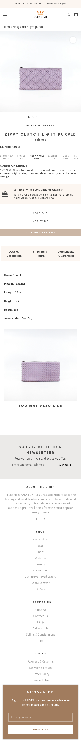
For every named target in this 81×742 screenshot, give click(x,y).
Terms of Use (40, 680)
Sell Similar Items (40, 232)
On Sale (41, 589)
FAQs (40, 622)
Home (7, 27)
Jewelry (40, 564)
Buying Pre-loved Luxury (40, 577)
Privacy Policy (40, 674)
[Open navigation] (5, 14)
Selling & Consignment (40, 634)
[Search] (69, 14)
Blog (40, 641)
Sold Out (40, 213)
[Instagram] (45, 519)
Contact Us (40, 616)
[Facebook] (36, 519)
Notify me (41, 221)
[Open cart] (76, 14)
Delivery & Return (40, 668)
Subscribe (40, 729)
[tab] (14, 254)
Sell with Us (40, 628)
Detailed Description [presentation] (14, 253)
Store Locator (40, 583)
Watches (40, 558)
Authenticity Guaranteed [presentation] (66, 253)
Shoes (40, 552)
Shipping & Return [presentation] (40, 253)
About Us (40, 610)
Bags (40, 546)
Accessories (40, 570)
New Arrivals (40, 539)
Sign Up (64, 464)
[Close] (74, 688)
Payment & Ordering (40, 661)
